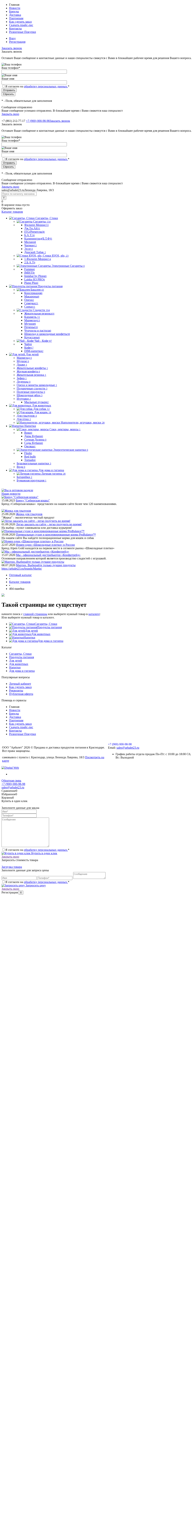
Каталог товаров (12, 211)
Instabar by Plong (35, 276)
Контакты (15, 28)
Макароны (31, 296)
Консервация (33, 293)
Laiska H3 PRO (34, 279)
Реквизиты (16, 690)
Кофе (29, 347)
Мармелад (32, 320)
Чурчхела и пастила (37, 330)
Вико (28, 432)
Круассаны (32, 337)
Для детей (31, 630)
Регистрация (17, 41)
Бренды (14, 11)
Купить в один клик (44, 853)
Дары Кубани (33, 436)
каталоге (94, 614)
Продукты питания (49, 627)
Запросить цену (35, 885)
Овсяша (30, 446)
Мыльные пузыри (36, 402)
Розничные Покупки (22, 31)
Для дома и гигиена (50, 641)
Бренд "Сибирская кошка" (33, 500)
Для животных (40, 634)
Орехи (29, 299)
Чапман (30, 245)
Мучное (30, 323)
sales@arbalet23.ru (128, 747)
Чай (28, 344)
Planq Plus (31, 282)
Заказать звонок (12, 48)
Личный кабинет (20, 683)
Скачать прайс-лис (21, 25)
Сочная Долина (35, 439)
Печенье (31, 327)
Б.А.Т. (29, 235)
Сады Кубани (33, 443)
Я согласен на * (37, 849)
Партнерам (16, 18)
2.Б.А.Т (29, 262)
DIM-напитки (33, 351)
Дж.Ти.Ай (32, 228)
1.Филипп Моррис (37, 259)
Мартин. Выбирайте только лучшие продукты (46, 565)
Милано (30, 242)
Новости (14, 8)
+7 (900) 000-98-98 (38, 120)
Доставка (15, 14)
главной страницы (35, 614)
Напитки (29, 637)
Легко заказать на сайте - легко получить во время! (49, 524)
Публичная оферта (21, 693)
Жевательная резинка (39, 313)
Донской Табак (35, 252)
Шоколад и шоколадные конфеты (47, 334)
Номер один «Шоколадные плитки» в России (45, 544)
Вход (12, 38)
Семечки (31, 303)
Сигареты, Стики (46, 623)
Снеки (29, 306)
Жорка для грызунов (29, 514)
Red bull (30, 456)
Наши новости (11, 493)
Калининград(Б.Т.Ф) (38, 238)
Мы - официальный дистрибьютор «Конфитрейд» (48, 555)
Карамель (32, 317)
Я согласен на (37, 86)
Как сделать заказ (20, 21)
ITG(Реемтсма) (34, 231)
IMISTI (29, 272)
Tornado (30, 460)
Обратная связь (11, 780)
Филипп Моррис (36, 225)
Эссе (28, 248)
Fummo (29, 269)
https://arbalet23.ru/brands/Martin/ (22, 568)
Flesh (28, 453)
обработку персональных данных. (46, 86)
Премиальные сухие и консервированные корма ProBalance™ (56, 534)
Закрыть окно (10, 114)
